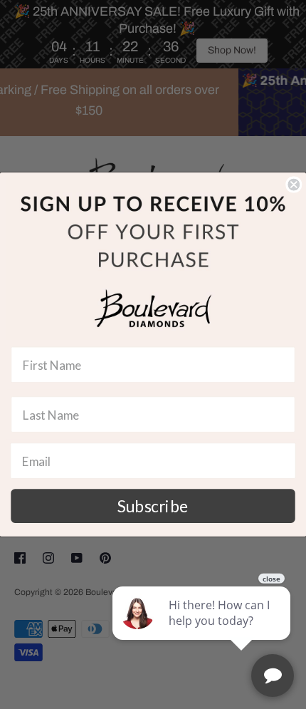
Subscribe (152, 506)
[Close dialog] (293, 185)
